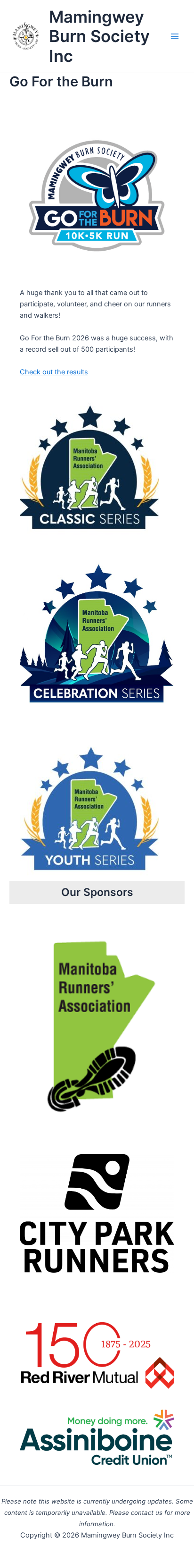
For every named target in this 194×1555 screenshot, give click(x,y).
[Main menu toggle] (175, 36)
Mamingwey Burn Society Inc (99, 36)
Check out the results (54, 372)
